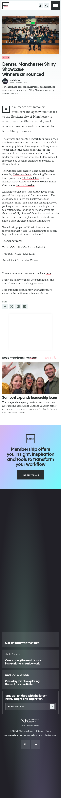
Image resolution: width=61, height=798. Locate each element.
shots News (16, 80)
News (6, 57)
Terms (48, 731)
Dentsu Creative (25, 185)
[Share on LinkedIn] (18, 306)
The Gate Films (30, 178)
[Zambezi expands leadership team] (30, 378)
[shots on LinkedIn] (35, 744)
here (48, 273)
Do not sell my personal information (40, 735)
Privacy (39, 731)
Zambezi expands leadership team (29, 397)
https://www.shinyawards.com (30, 293)
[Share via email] (25, 306)
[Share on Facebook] (5, 306)
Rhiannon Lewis (22, 174)
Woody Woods (39, 181)
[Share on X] (11, 306)
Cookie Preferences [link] (13, 735)
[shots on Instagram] (25, 744)
